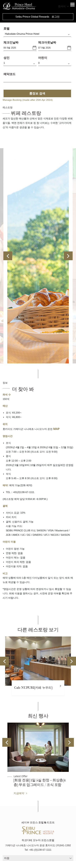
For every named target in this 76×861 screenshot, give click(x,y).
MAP (56, 429)
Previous (7, 255)
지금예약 (19, 793)
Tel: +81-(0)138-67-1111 (38, 849)
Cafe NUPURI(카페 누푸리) (33, 688)
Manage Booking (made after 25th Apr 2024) (28, 99)
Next (68, 255)
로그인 (56, 16)
